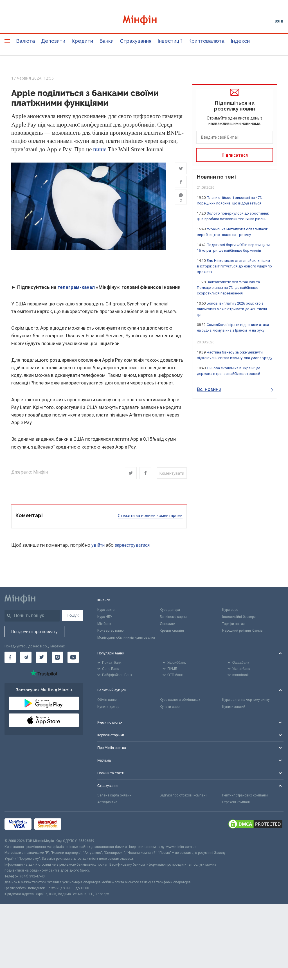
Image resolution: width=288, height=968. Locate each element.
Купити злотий (233, 707)
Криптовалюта (206, 41)
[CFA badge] (76, 825)
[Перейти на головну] (144, 21)
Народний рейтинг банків (242, 630)
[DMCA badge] (255, 824)
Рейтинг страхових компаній (245, 795)
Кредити (82, 41)
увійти (98, 545)
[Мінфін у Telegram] (26, 657)
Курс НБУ (104, 617)
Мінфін (40, 472)
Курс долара (170, 610)
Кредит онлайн (172, 630)
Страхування (135, 41)
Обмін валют (107, 700)
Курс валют (106, 610)
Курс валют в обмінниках (180, 700)
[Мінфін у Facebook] (10, 657)
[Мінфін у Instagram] (57, 657)
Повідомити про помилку (34, 631)
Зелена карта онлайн (114, 795)
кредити (172, 407)
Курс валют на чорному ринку (246, 700)
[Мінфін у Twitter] (41, 657)
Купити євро (169, 707)
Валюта (25, 41)
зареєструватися (132, 545)
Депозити (53, 41)
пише (99, 149)
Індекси (240, 41)
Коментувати (171, 473)
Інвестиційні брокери (239, 617)
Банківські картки (174, 617)
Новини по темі (216, 177)
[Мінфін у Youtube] (73, 657)
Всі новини (209, 389)
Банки (106, 41)
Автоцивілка (107, 802)
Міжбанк (104, 624)
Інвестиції (170, 41)
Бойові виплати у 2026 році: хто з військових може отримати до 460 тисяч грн (232, 309)
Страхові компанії (236, 802)
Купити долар (108, 707)
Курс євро (230, 610)
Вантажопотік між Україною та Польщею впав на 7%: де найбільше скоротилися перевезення (228, 287)
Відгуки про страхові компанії (183, 795)
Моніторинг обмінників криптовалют (126, 638)
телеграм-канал (76, 287)
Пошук (73, 615)
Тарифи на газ (233, 624)
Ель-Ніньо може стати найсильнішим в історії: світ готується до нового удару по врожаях (234, 266)
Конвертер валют (111, 630)
